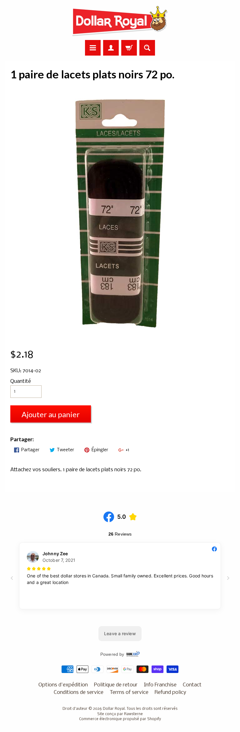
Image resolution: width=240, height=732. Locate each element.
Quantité (20, 381)
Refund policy (170, 692)
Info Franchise (160, 685)
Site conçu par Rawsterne (120, 714)
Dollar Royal (114, 709)
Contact (192, 685)
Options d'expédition (63, 685)
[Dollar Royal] (120, 21)
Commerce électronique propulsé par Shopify (120, 719)
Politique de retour (116, 685)
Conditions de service (78, 692)
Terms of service (129, 692)
